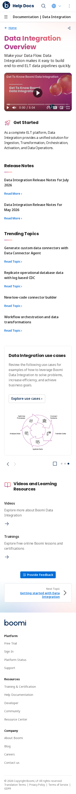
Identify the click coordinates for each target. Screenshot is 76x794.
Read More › (13, 193)
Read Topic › (13, 261)
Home (12, 28)
